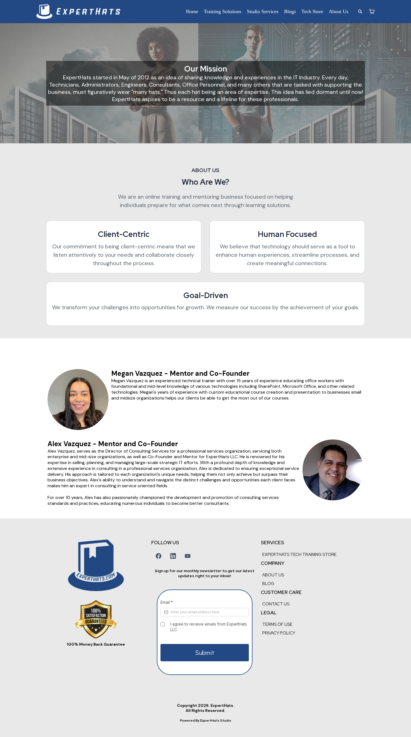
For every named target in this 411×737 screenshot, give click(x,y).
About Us (338, 11)
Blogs (290, 11)
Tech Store (312, 11)
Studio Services (262, 11)
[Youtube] (187, 556)
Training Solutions (222, 11)
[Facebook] (158, 556)
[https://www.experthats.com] (78, 11)
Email (166, 602)
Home (192, 11)
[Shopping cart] (372, 11)
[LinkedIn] (173, 556)
